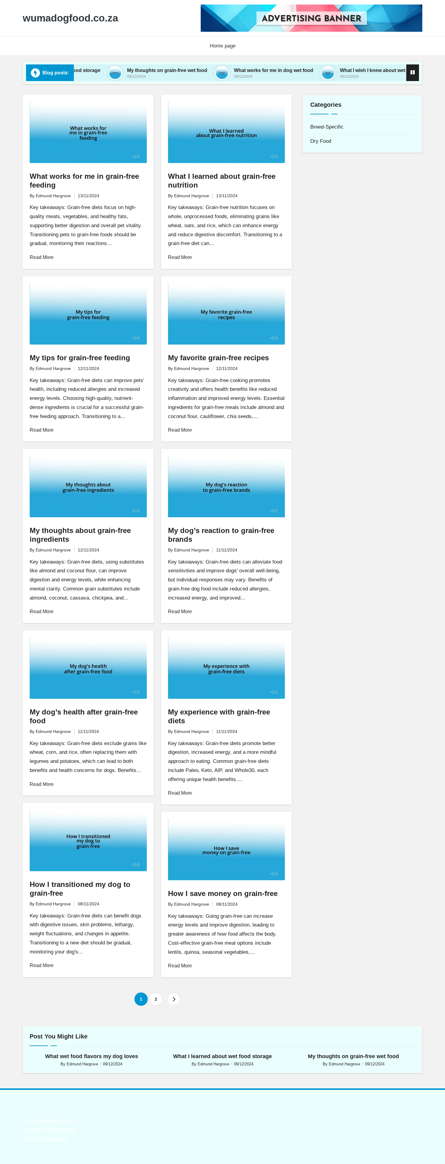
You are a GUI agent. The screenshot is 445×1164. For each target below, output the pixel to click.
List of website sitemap (49, 1120)
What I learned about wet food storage (222, 1056)
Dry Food (320, 141)
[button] (173, 999)
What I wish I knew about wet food (347, 70)
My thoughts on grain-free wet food (136, 70)
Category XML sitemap (48, 1129)
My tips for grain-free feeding (80, 358)
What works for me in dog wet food (242, 70)
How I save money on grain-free (223, 893)
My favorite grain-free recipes (218, 358)
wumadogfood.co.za (70, 18)
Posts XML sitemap (45, 1138)
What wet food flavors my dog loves (91, 1056)
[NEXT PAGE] (173, 999)
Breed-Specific (327, 127)
